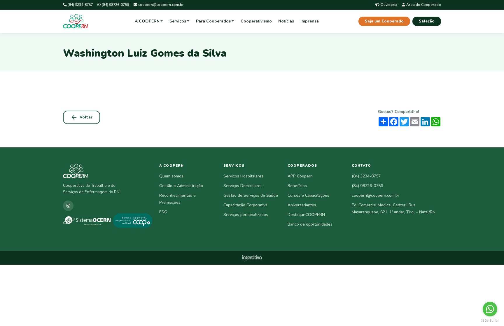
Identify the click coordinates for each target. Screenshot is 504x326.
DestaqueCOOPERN (306, 214)
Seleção (427, 21)
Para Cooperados (213, 21)
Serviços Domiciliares (242, 186)
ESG (163, 212)
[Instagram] (68, 206)
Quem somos (171, 176)
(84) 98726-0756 (115, 4)
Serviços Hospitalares (243, 176)
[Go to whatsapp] (490, 309)
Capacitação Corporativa (245, 205)
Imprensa (309, 21)
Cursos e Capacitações (308, 195)
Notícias (286, 21)
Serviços (177, 21)
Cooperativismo (256, 21)
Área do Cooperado (423, 4)
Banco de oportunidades (310, 224)
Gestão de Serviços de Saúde (250, 195)
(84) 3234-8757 (80, 4)
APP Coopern (300, 176)
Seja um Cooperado (384, 21)
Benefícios (297, 186)
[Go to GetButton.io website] (490, 320)
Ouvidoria (389, 4)
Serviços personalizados (245, 214)
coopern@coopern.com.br (161, 4)
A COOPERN (147, 21)
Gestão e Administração (181, 186)
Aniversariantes (302, 205)
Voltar (86, 117)
